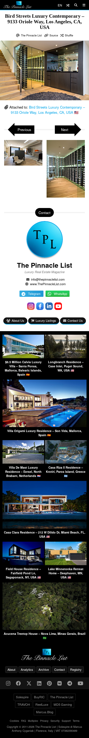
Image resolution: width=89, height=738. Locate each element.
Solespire (22, 697)
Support (66, 720)
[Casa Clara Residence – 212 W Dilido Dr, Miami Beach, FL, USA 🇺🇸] (44, 527)
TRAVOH (23, 704)
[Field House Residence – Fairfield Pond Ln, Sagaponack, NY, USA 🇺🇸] (23, 564)
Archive (43, 669)
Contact (59, 669)
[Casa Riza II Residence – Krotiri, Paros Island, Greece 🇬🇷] (66, 462)
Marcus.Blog (44, 712)
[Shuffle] (67, 5)
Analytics (27, 669)
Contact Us (75, 320)
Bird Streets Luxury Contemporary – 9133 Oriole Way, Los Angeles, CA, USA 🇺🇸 (48, 109)
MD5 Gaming (63, 704)
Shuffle (69, 35)
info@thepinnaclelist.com (48, 279)
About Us (18, 320)
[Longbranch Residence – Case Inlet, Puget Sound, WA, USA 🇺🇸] (66, 357)
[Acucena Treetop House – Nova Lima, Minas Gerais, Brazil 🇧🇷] (44, 628)
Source (53, 35)
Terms (76, 720)
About (11, 669)
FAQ (23, 720)
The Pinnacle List (31, 35)
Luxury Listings (46, 320)
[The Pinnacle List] (44, 655)
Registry (76, 669)
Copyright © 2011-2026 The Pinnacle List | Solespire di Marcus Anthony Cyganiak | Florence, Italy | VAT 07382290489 (44, 729)
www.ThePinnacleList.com (48, 284)
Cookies (14, 720)
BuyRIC (39, 697)
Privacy (44, 720)
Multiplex (33, 720)
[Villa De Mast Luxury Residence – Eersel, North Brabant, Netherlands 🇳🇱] (23, 462)
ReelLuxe (41, 704)
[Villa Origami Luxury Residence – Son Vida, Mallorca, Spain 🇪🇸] (44, 425)
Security (55, 720)
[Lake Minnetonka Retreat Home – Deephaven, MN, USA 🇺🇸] (66, 564)
